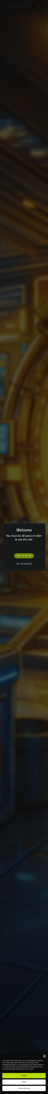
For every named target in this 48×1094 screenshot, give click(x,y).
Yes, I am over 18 (24, 556)
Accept (24, 1076)
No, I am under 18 (24, 564)
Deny (24, 1082)
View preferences (24, 1088)
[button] (44, 1056)
